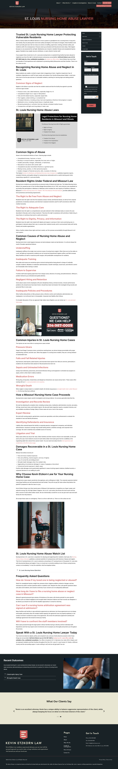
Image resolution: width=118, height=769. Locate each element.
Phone (86, 67)
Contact (99, 3)
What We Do (66, 3)
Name (86, 61)
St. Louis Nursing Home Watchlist (30, 570)
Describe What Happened (91, 74)
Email (93, 67)
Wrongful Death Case (13, 678)
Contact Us (66, 752)
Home (65, 736)
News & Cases (92, 3)
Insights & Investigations (79, 3)
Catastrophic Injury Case (14, 674)
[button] (46, 570)
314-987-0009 (107, 3)
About (58, 3)
